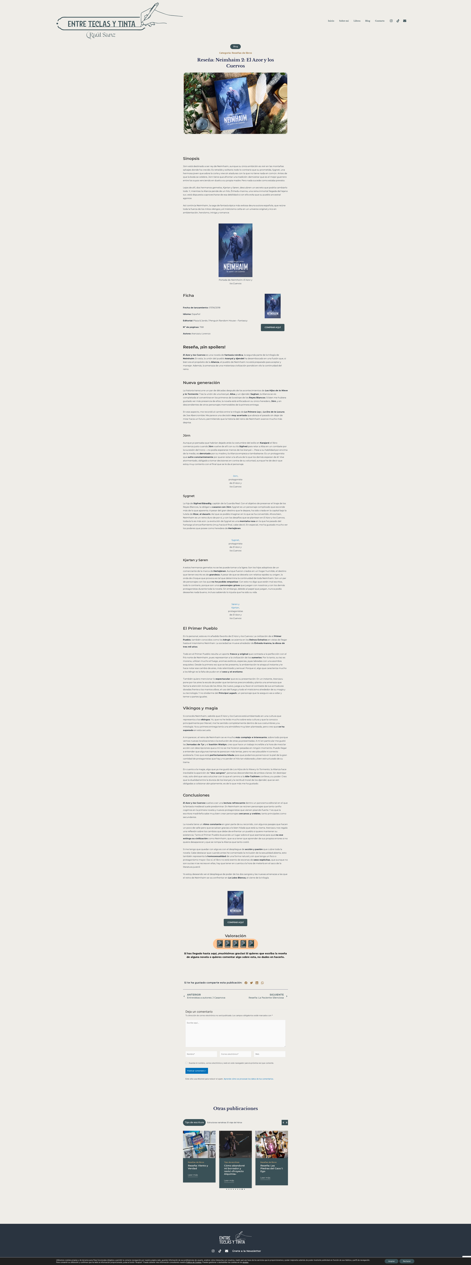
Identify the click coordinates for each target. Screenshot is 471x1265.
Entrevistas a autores (270, 1162)
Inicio (331, 21)
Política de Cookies (193, 1262)
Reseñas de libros (242, 53)
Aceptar (391, 1261)
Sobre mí (344, 21)
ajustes (245, 1262)
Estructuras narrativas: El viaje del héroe (224, 1122)
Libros (357, 21)
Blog (367, 21)
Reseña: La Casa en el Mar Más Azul (234, 1168)
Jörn (235, 476)
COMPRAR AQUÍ (273, 327)
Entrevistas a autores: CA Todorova (268, 1168)
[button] (246, 982)
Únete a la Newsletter (246, 1251)
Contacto (380, 21)
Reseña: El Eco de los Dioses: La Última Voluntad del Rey (198, 1169)
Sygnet (235, 540)
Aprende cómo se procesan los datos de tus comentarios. (249, 1079)
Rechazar (407, 1261)
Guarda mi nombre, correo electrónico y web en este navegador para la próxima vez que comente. (231, 1063)
